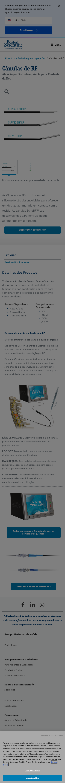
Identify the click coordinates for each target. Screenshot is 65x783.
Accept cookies (32, 778)
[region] (32, 757)
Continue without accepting (52, 735)
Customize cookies (32, 770)
